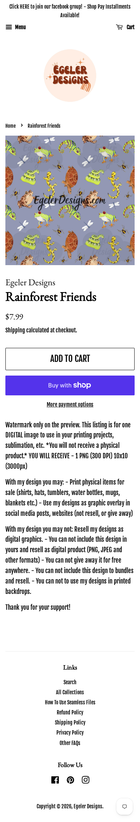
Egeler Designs (88, 806)
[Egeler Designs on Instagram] (85, 781)
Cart (130, 27)
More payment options (70, 404)
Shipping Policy (70, 722)
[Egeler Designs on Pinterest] (70, 781)
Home (10, 126)
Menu (20, 27)
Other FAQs (70, 743)
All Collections (70, 692)
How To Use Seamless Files (70, 702)
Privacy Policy (70, 732)
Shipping (15, 330)
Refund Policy (70, 712)
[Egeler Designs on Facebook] (55, 781)
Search (70, 682)
